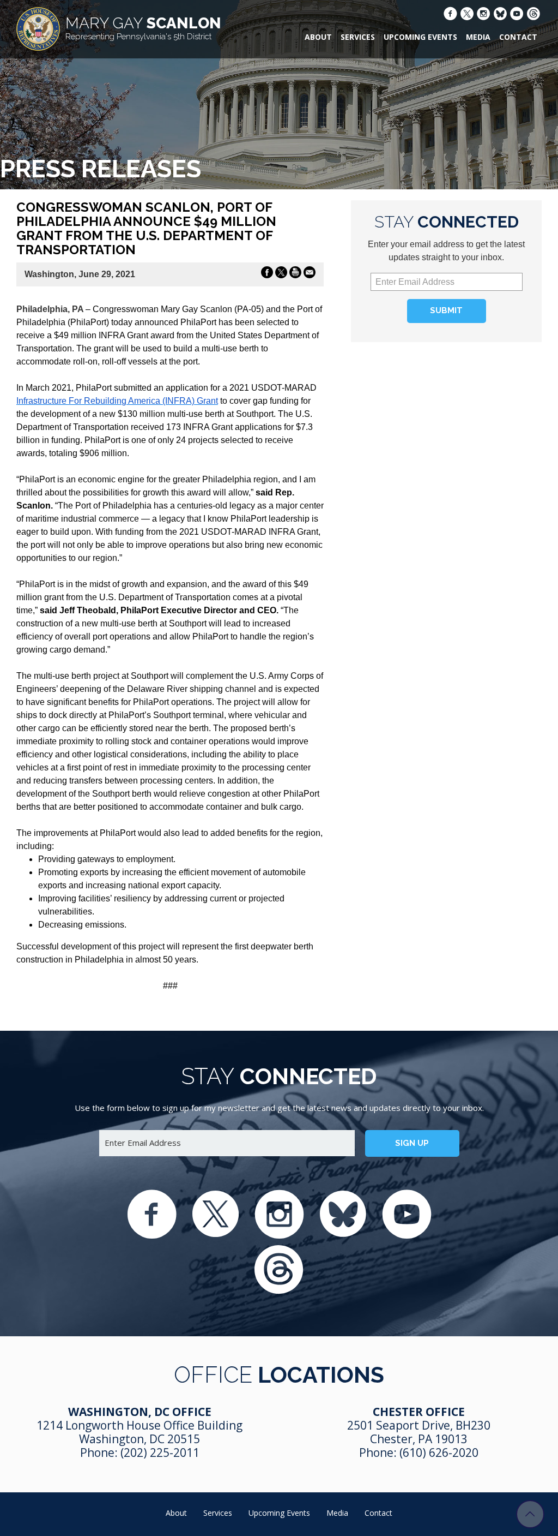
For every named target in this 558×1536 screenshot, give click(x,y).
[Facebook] (450, 14)
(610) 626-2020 (438, 1452)
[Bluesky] (500, 15)
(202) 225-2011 (159, 1452)
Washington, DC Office (139, 1411)
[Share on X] (281, 274)
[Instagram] (483, 14)
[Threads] (533, 15)
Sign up (412, 1143)
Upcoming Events (420, 37)
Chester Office (419, 1411)
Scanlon (143, 27)
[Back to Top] (530, 1514)
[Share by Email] (310, 274)
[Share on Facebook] (267, 274)
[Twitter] (467, 15)
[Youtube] (517, 14)
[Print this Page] (295, 274)
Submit (446, 310)
